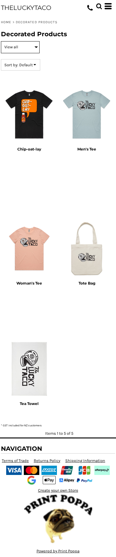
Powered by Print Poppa (58, 551)
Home (6, 22)
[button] (99, 6)
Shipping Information (85, 460)
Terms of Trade (15, 460)
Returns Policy (47, 460)
